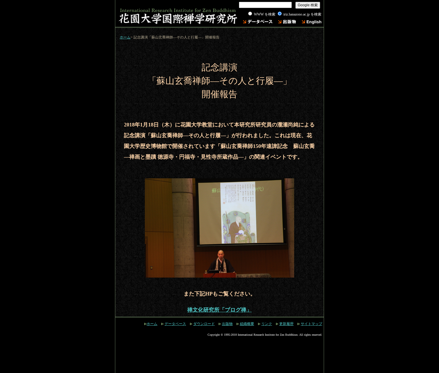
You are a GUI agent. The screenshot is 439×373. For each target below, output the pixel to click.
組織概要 (247, 324)
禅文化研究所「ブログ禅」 (219, 310)
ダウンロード (204, 324)
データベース (175, 324)
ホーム (125, 37)
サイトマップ (311, 324)
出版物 (227, 324)
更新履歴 (286, 324)
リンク (266, 324)
